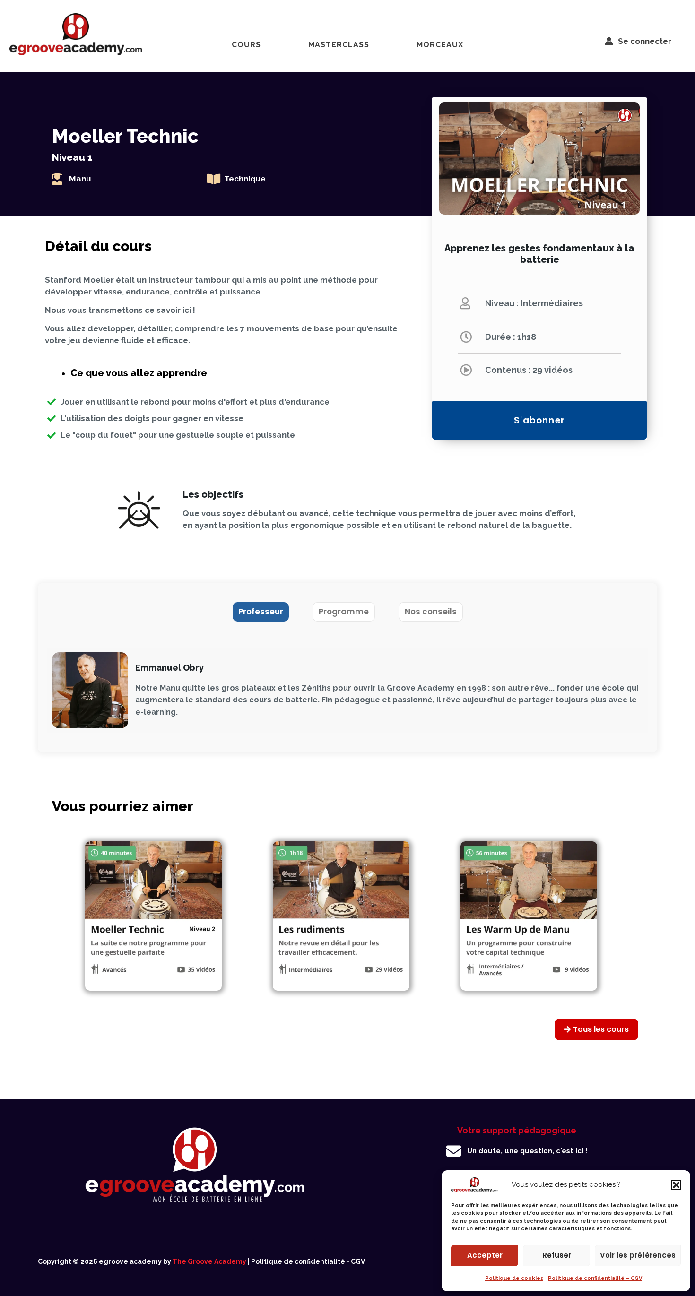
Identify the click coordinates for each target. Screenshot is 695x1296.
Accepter (485, 1255)
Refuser (556, 1255)
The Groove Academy (209, 1261)
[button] (676, 1185)
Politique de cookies (514, 1278)
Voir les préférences (638, 1255)
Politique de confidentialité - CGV (308, 1261)
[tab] (261, 612)
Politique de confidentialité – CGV (595, 1278)
